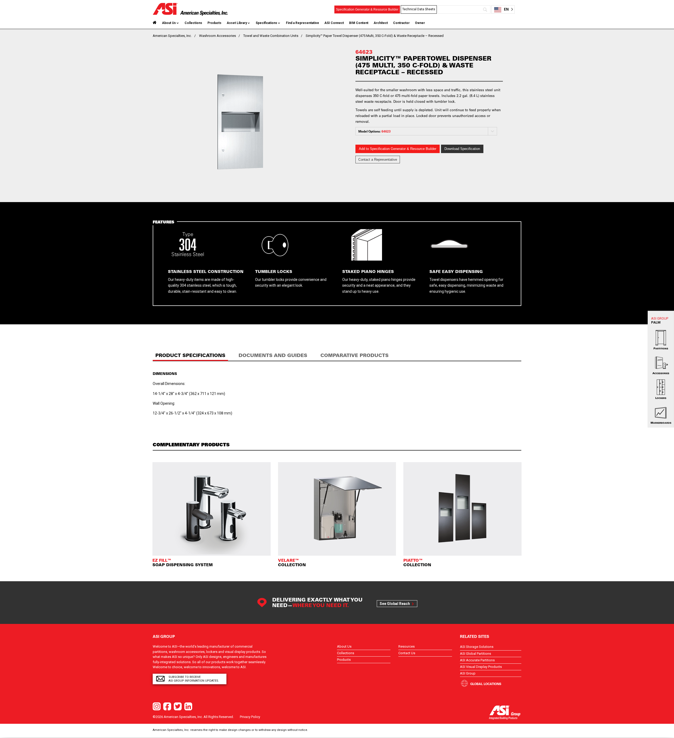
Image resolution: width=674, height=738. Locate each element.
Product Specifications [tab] (190, 355)
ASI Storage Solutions (476, 647)
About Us (169, 23)
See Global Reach (395, 604)
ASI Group (467, 673)
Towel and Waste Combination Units (270, 36)
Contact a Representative (377, 160)
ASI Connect (334, 23)
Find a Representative (302, 23)
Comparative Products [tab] (354, 355)
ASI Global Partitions (475, 654)
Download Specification (462, 149)
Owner (420, 23)
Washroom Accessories (217, 36)
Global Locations (485, 684)
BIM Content (358, 23)
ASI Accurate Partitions (477, 660)
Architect (381, 23)
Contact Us (406, 653)
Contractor (401, 23)
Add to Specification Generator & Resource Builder (397, 149)
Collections (193, 23)
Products (214, 23)
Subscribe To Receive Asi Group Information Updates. (193, 678)
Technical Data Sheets (418, 9)
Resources (406, 646)
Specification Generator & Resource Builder (367, 9)
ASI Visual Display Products (481, 667)
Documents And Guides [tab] (273, 355)
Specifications (266, 23)
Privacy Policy (250, 717)
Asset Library (237, 23)
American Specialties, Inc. (172, 36)
